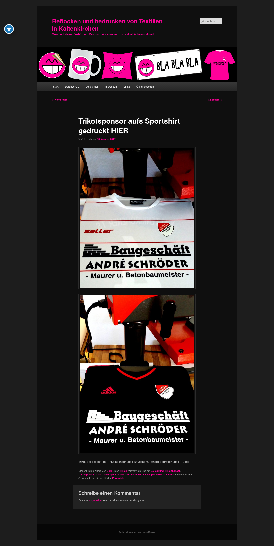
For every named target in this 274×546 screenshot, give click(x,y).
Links (127, 86)
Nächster (215, 99)
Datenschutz (72, 86)
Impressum (111, 86)
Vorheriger (59, 99)
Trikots (123, 471)
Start (56, 86)
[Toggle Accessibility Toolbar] (9, 29)
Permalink (118, 478)
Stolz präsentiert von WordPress (137, 532)
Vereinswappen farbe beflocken (156, 474)
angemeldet (95, 500)
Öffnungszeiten (145, 86)
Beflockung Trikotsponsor (165, 471)
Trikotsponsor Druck (90, 474)
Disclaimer (92, 86)
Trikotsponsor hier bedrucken (120, 474)
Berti (109, 471)
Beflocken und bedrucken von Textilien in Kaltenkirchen (107, 24)
